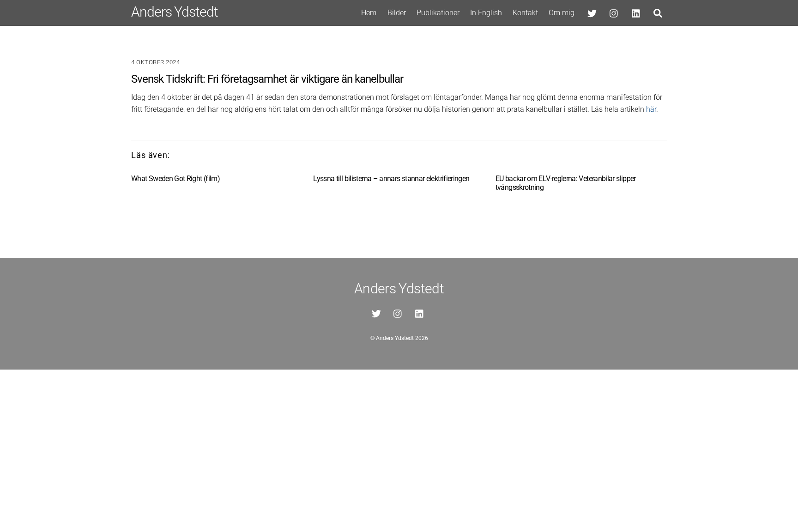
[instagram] (614, 12)
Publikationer (438, 12)
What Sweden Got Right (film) (175, 178)
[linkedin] (636, 12)
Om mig (561, 12)
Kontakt (525, 12)
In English (486, 12)
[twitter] (592, 12)
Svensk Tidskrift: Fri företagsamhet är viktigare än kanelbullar (267, 79)
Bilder (396, 12)
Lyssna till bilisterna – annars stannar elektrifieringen (391, 178)
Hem (368, 12)
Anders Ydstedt (395, 338)
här (651, 109)
